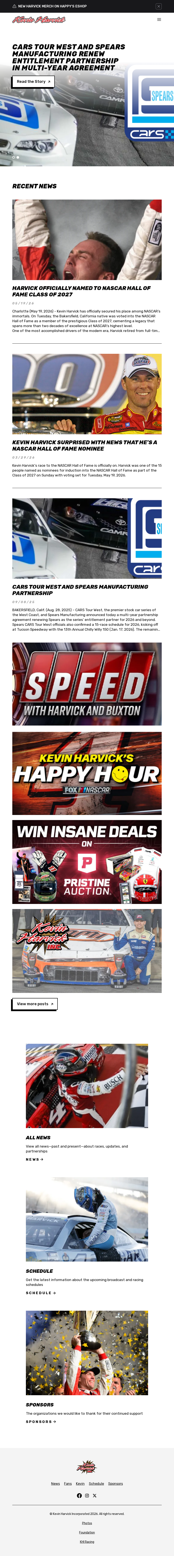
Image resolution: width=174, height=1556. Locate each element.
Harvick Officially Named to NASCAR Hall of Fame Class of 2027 (81, 291)
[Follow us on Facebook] (79, 1495)
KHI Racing (87, 1542)
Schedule (39, 1293)
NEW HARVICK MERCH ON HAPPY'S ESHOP (52, 6)
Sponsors (39, 1422)
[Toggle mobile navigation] (159, 19)
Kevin (80, 1484)
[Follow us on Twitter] (94, 1495)
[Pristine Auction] (87, 862)
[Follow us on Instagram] (87, 1495)
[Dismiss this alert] (159, 6)
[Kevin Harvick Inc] (87, 951)
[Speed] (87, 684)
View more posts (32, 1004)
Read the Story (31, 67)
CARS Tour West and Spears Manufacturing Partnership (80, 590)
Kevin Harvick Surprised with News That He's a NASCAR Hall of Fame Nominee (84, 445)
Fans (68, 1484)
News (32, 1159)
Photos (87, 1523)
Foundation (87, 1532)
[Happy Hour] (87, 773)
